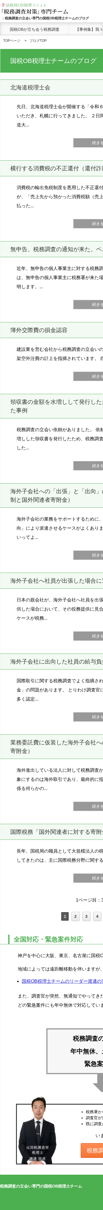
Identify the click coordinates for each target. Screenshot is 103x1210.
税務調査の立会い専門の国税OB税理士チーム (41, 1186)
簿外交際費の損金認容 (39, 330)
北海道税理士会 (30, 87)
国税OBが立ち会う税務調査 (35, 29)
